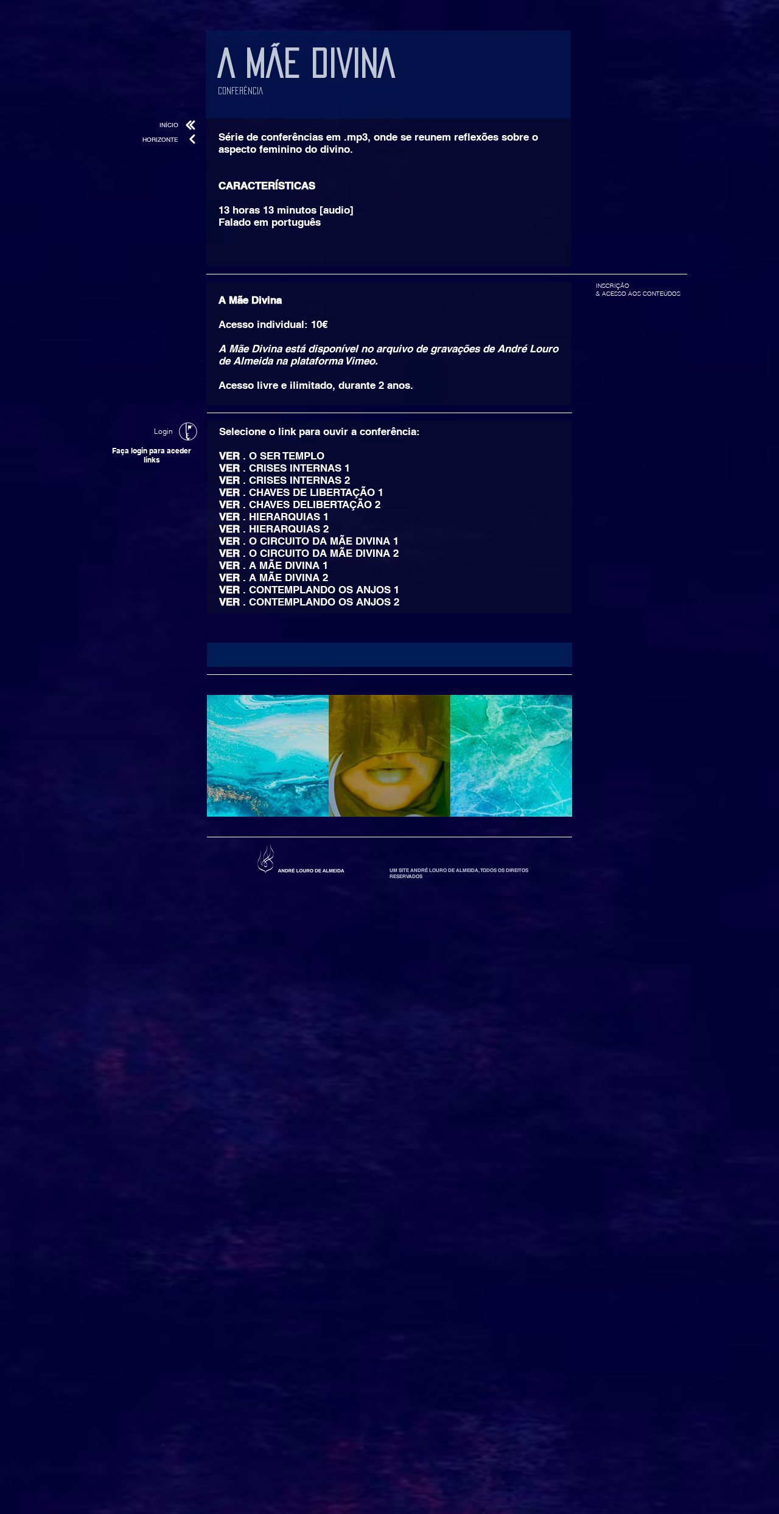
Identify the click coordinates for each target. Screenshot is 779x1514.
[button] (389, 655)
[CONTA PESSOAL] (188, 431)
